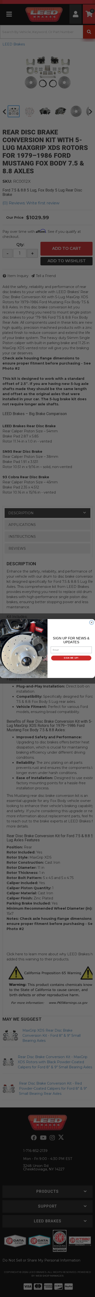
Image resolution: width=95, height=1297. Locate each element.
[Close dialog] (91, 622)
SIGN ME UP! (71, 658)
